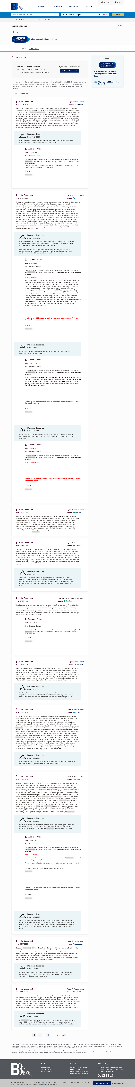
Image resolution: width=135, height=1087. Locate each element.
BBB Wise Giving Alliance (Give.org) (110, 1069)
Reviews (22, 48)
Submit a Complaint (69, 71)
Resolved (79, 104)
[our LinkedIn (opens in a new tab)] (103, 1076)
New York (19, 20)
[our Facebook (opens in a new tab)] (107, 1076)
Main (13, 48)
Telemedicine (35, 20)
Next (54, 1035)
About (88, 6)
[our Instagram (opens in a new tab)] (111, 1076)
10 (48, 1035)
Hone (41, 20)
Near (65, 15)
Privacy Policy (42, 1084)
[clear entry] (100, 14)
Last (62, 1035)
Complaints (34, 48)
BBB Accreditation (76, 1069)
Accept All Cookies (102, 1083)
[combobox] (38, 14)
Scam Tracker (73, 6)
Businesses (56, 6)
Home (13, 20)
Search (117, 15)
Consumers (40, 6)
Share (121, 25)
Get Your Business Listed (78, 1067)
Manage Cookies (118, 1083)
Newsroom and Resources (79, 1073)
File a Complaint (47, 1071)
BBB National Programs (106, 1071)
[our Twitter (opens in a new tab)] (99, 1076)
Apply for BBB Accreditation (79, 1071)
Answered (77, 198)
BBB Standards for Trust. (105, 75)
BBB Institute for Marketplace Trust (110, 1067)
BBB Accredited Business (39, 39)
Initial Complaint (25, 101)
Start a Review (46, 1069)
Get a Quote (45, 1067)
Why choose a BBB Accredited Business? (108, 83)
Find (14, 15)
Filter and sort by (21, 94)
